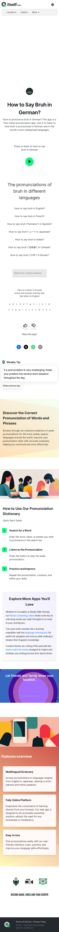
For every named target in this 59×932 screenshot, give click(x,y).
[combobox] (29, 273)
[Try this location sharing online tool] (29, 686)
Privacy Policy (39, 921)
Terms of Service (24, 921)
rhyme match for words (17, 649)
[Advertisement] (29, 47)
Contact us (28, 928)
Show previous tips (11, 385)
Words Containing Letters (22, 615)
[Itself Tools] (29, 889)
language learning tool (36, 632)
